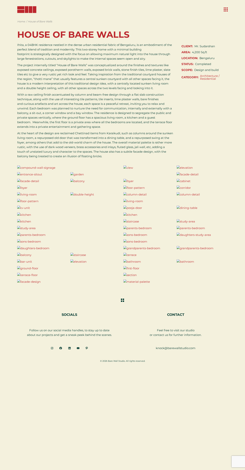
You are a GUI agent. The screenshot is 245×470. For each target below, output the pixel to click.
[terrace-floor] (69, 275)
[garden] (122, 174)
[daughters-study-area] (202, 234)
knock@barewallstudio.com (175, 348)
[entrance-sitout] (42, 174)
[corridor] (202, 187)
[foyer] (149, 181)
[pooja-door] (149, 207)
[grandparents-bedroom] (149, 248)
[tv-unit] (69, 207)
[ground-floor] (69, 268)
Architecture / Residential (210, 77)
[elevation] (202, 167)
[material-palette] (175, 281)
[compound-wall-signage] (69, 167)
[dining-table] (202, 207)
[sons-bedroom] (149, 234)
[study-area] (202, 221)
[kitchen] (69, 214)
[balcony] (96, 181)
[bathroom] (149, 261)
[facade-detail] (202, 174)
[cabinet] (202, 181)
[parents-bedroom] (149, 228)
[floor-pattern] (149, 187)
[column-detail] (149, 194)
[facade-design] (69, 281)
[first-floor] (175, 268)
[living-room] (42, 194)
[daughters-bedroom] (69, 248)
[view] (149, 167)
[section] (175, 275)
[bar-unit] (42, 261)
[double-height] (96, 194)
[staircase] (149, 221)
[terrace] (175, 255)
